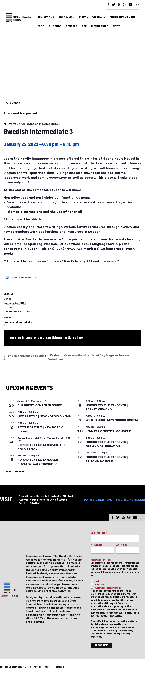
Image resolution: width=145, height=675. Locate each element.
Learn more (96, 634)
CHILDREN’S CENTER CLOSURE (39, 405)
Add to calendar (22, 277)
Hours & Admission (130, 499)
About (60, 667)
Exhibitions (45, 17)
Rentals (71, 26)
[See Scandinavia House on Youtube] (119, 5)
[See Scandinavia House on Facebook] (108, 5)
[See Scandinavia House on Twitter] (113, 5)
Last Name (121, 545)
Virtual (97, 17)
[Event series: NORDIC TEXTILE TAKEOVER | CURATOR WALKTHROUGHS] (39, 455)
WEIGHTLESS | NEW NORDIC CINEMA (112, 420)
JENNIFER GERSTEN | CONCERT (108, 431)
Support (36, 667)
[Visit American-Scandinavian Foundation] (9, 596)
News (116, 26)
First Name (96, 545)
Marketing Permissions (101, 560)
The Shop (55, 26)
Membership (99, 26)
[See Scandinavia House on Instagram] (124, 5)
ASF (84, 26)
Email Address (99, 533)
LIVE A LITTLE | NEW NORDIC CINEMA (44, 416)
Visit (82, 17)
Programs (66, 17)
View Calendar (15, 471)
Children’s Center (122, 17)
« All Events (12, 102)
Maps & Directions (98, 499)
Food (40, 26)
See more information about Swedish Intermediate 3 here (46, 337)
